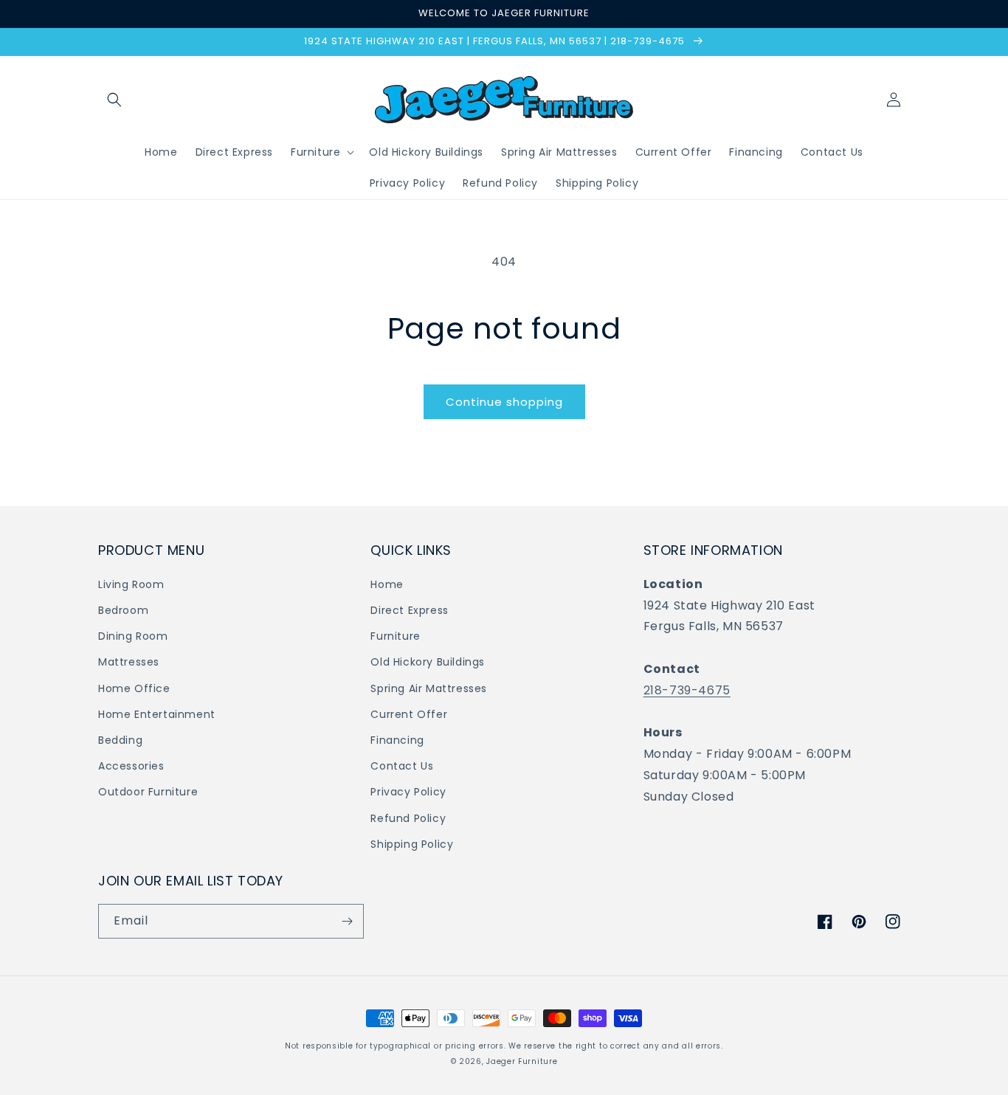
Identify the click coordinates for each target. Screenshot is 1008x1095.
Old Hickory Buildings (427, 661)
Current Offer (408, 714)
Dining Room (133, 636)
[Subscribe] (347, 921)
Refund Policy (408, 818)
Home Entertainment (156, 714)
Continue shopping (504, 402)
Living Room (131, 584)
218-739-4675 (687, 690)
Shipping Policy (411, 844)
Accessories (131, 766)
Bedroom (123, 610)
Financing (397, 740)
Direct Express (409, 610)
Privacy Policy (408, 791)
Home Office (134, 688)
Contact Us (401, 766)
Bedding (120, 740)
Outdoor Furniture (148, 791)
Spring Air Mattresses (428, 688)
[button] (114, 99)
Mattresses (128, 661)
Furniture (395, 636)
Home (386, 584)
